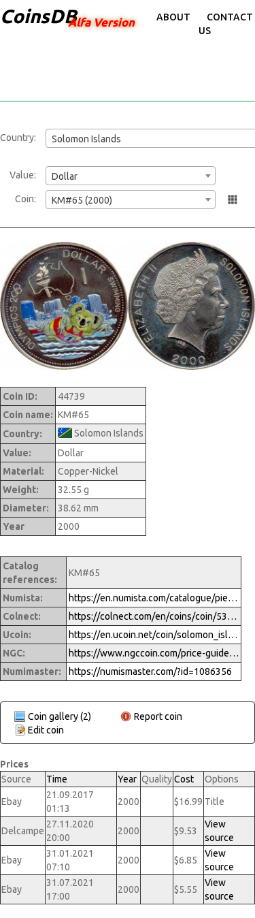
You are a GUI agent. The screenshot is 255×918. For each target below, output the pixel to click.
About (173, 17)
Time (56, 779)
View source (219, 831)
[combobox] (131, 175)
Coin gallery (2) (59, 716)
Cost (184, 779)
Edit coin (46, 730)
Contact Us (226, 24)
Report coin (158, 716)
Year (127, 779)
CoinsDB (38, 16)
